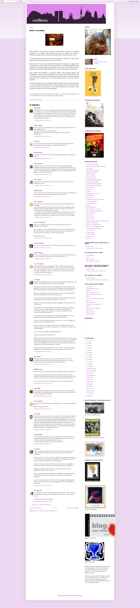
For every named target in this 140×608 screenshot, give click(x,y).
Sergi (35, 108)
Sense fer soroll (90, 312)
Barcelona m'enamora (92, 170)
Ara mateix (89, 168)
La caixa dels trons (91, 201)
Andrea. (36, 201)
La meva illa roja (91, 203)
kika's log (89, 197)
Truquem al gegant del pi (93, 228)
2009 (88, 366)
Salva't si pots (90, 217)
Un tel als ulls (90, 236)
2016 (87, 350)
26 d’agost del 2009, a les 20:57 (43, 485)
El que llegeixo (90, 255)
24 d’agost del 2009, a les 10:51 (42, 258)
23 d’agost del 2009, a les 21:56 (42, 158)
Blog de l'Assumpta (91, 172)
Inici (54, 508)
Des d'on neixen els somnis (94, 294)
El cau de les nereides (92, 182)
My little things (90, 278)
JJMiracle (36, 163)
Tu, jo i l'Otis (89, 230)
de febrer (89, 391)
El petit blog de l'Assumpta (94, 183)
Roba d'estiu (89, 310)
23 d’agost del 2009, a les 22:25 (43, 174)
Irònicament (89, 195)
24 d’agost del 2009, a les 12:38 (43, 274)
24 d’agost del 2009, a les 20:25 (43, 383)
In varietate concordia (92, 193)
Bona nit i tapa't (90, 174)
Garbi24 (88, 191)
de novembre (90, 370)
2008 (88, 396)
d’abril (88, 386)
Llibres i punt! (90, 259)
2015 (87, 352)
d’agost (88, 377)
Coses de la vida (91, 178)
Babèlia (88, 290)
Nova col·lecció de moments (94, 211)
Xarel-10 (88, 238)
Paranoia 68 (89, 246)
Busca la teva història (92, 292)
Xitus (35, 356)
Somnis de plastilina (92, 222)
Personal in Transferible (93, 308)
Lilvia (87, 257)
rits (37, 99)
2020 (88, 341)
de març (88, 388)
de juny (88, 382)
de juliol (88, 379)
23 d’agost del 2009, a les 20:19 (43, 136)
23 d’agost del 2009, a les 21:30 (43, 147)
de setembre (90, 375)
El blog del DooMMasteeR (93, 180)
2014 (87, 355)
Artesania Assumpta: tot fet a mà (96, 271)
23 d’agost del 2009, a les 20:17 (43, 120)
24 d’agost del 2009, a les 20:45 (43, 396)
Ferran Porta (37, 222)
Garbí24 (36, 401)
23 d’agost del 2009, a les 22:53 (43, 196)
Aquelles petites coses (92, 288)
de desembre (90, 368)
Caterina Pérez (90, 269)
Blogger (80, 595)
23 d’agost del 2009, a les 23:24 (43, 217)
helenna (36, 125)
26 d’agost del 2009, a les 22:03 (43, 501)
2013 (87, 357)
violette (36, 434)
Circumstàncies (90, 176)
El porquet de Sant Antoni (93, 185)
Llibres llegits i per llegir (92, 261)
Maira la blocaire (91, 207)
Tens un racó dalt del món (93, 224)
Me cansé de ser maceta (93, 209)
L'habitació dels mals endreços (95, 199)
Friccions (88, 189)
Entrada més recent (35, 508)
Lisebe (88, 205)
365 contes (89, 286)
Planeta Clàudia (90, 213)
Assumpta (37, 243)
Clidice (36, 490)
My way (88, 306)
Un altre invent (90, 232)
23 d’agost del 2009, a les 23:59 (43, 238)
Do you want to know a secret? (95, 298)
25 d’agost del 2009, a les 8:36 (42, 409)
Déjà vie (88, 300)
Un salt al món (90, 234)
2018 (87, 345)
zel (34, 141)
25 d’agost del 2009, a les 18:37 (42, 443)
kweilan (36, 152)
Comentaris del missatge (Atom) (47, 510)
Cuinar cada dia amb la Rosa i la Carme (97, 279)
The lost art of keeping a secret (95, 226)
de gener (88, 393)
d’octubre (89, 373)
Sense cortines (90, 219)
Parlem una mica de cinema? (94, 248)
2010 (88, 364)
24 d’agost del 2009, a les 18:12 (42, 351)
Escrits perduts (90, 302)
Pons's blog (89, 215)
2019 (87, 343)
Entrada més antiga (73, 508)
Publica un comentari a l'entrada (41, 504)
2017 (87, 348)
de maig (88, 384)
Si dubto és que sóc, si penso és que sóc (97, 221)
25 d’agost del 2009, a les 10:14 (42, 429)
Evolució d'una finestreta (93, 304)
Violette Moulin (90, 314)
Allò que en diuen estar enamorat (96, 166)
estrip (35, 179)
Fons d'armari (90, 187)
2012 (87, 359)
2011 (87, 362)
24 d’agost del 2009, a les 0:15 (42, 247)
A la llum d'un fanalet (92, 164)
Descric (88, 296)
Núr (35, 414)
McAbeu (36, 252)
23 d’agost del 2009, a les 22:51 (42, 185)
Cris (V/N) (36, 264)
